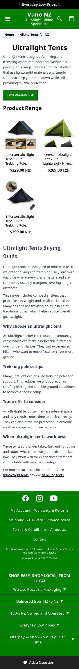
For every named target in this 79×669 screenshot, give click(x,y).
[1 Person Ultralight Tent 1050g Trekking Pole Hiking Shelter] (20, 195)
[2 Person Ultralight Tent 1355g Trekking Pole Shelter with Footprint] (20, 133)
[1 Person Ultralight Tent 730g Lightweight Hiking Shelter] (58, 133)
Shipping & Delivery (26, 520)
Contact (39, 539)
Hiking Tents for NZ (34, 34)
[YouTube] (53, 500)
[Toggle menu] (7, 19)
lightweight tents (16, 475)
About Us (58, 529)
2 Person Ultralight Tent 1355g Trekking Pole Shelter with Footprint (19, 159)
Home (9, 34)
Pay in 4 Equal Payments (39, 4)
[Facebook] (25, 500)
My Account (21, 510)
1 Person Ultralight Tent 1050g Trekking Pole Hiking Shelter (19, 221)
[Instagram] (39, 500)
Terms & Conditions (30, 529)
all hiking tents (52, 475)
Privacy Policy (58, 520)
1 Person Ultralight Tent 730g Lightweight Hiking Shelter (57, 159)
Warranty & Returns (51, 510)
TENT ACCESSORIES (20, 95)
